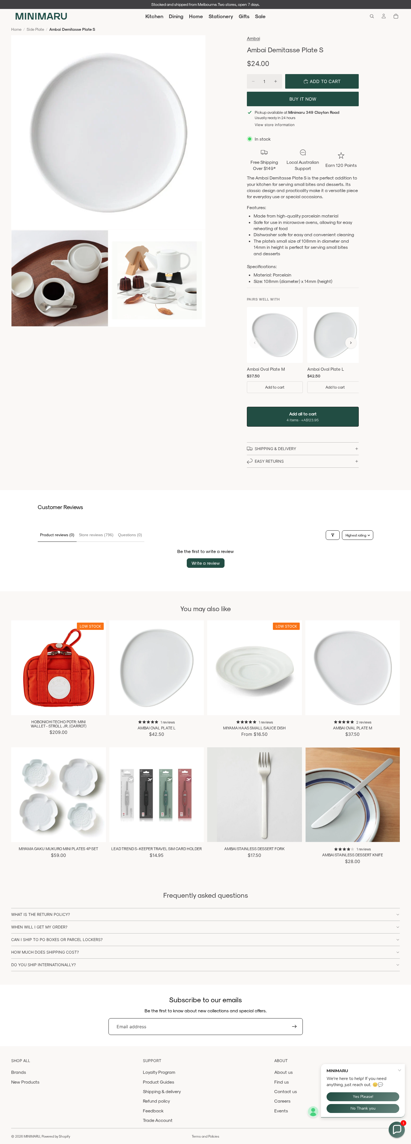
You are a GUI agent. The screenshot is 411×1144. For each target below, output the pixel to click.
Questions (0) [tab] (130, 535)
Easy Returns (269, 461)
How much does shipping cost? (45, 952)
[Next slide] (97, 667)
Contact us (285, 1091)
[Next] (350, 342)
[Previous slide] (19, 667)
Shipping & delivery (162, 1091)
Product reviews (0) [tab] (57, 535)
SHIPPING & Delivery (275, 448)
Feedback (153, 1110)
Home (16, 29)
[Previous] (254, 342)
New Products (25, 1081)
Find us (281, 1081)
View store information (275, 124)
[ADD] (97, 706)
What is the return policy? (40, 914)
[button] (397, 1130)
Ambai (253, 38)
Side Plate (35, 29)
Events (281, 1110)
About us (283, 1072)
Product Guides (158, 1081)
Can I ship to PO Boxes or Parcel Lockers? (57, 939)
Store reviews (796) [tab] (96, 535)
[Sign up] (294, 1026)
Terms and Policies (205, 1136)
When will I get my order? (39, 927)
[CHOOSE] (293, 706)
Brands (18, 1072)
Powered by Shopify (56, 1136)
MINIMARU (32, 1136)
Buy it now (302, 99)
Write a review (206, 563)
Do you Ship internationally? (43, 964)
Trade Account (158, 1120)
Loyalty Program (159, 1072)
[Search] (372, 16)
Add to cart (274, 387)
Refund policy (156, 1100)
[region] (303, 354)
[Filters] (333, 535)
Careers (282, 1100)
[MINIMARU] (41, 16)
